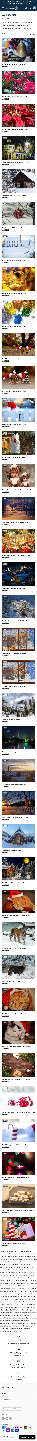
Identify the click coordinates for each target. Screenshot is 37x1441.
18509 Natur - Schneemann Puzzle (13, 686)
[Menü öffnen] (3, 8)
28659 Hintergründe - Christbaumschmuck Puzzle (18, 1112)
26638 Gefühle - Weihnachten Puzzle (14, 1243)
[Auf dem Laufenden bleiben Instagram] (7, 1418)
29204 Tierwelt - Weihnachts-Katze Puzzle (16, 1046)
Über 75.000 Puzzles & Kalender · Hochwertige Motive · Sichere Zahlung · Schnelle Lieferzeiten (18, 2)
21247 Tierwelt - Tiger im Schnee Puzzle (15, 948)
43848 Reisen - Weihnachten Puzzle (14, 293)
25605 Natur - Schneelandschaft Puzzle (15, 817)
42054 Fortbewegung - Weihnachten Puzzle (16, 752)
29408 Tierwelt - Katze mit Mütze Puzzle (15, 915)
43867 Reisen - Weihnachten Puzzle (14, 260)
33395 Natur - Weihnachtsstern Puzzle (15, 129)
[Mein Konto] (30, 8)
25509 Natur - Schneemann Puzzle (13, 457)
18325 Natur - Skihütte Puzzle (12, 850)
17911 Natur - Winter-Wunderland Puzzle (15, 522)
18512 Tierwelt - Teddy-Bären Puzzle (14, 653)
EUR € (16, 1409)
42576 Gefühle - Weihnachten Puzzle (14, 326)
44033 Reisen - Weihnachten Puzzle (14, 228)
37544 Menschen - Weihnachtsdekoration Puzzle (18, 490)
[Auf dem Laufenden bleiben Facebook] (3, 1418)
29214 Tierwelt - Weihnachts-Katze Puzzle (16, 1014)
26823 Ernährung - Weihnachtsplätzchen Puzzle (18, 1210)
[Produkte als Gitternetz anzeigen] (31, 34)
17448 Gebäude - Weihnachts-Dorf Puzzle (15, 162)
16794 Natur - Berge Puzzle (11, 719)
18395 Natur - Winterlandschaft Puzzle (14, 784)
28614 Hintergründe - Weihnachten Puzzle (16, 1145)
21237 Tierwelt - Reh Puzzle (11, 981)
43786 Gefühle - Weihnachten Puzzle (14, 424)
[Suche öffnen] (26, 8)
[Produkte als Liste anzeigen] (34, 34)
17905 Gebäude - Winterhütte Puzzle (14, 195)
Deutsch (5, 1409)
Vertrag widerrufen (27, 1437)
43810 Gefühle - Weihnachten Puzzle (14, 391)
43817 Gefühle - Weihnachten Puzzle (14, 359)
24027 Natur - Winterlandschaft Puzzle (15, 621)
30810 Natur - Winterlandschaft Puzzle (14, 883)
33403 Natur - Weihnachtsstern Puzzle (15, 97)
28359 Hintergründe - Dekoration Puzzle (15, 1177)
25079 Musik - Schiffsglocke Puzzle (13, 64)
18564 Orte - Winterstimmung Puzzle (14, 588)
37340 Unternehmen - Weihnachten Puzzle (16, 555)
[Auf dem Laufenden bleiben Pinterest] (10, 1418)
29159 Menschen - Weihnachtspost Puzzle (16, 1079)
